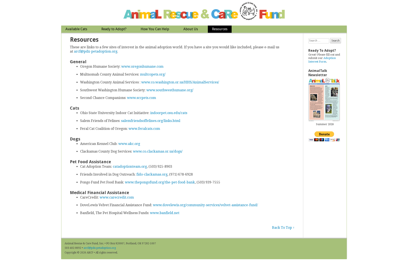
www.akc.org (129, 144)
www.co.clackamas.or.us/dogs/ (158, 151)
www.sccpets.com (141, 98)
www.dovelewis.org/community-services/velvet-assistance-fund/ (205, 205)
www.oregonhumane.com (142, 66)
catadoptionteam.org (130, 166)
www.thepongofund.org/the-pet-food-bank (160, 182)
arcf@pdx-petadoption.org (95, 51)
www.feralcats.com (144, 129)
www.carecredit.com (117, 197)
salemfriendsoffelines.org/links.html (150, 121)
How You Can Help (155, 29)
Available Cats (76, 29)
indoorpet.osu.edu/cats (168, 113)
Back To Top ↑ (283, 228)
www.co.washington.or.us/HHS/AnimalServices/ (180, 82)
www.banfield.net (164, 213)
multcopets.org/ (153, 74)
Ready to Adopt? (113, 29)
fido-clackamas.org (151, 174)
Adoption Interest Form (322, 59)
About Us (190, 29)
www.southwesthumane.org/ (169, 90)
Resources (219, 29)
